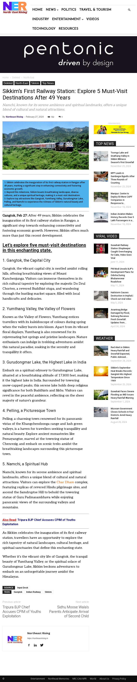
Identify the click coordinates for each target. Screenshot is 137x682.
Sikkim (35, 83)
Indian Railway (33, 592)
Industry (40, 19)
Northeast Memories (58, 678)
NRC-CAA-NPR (79, 678)
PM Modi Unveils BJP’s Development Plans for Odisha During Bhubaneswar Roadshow (122, 275)
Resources (68, 28)
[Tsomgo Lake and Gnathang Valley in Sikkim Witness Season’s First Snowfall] (101, 156)
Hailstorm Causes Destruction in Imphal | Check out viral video (122, 295)
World (93, 678)
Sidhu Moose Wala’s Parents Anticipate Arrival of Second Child (69, 611)
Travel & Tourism (95, 9)
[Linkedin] (37, 645)
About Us (104, 678)
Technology (43, 28)
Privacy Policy (119, 678)
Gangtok (18, 592)
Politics (68, 9)
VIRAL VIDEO (106, 236)
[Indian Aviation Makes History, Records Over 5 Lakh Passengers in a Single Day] (101, 217)
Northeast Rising (14, 117)
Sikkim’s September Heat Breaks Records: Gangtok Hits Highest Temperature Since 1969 (121, 374)
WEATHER (104, 338)
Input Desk (22, 587)
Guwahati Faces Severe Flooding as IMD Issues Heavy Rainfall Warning (122, 394)
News (51, 9)
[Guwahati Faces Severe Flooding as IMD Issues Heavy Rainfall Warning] (101, 395)
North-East (22, 83)
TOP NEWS (105, 144)
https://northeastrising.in (37, 638)
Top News (48, 83)
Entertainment (66, 19)
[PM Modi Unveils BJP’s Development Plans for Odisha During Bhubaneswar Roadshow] (101, 272)
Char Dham (65, 482)
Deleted (16, 77)
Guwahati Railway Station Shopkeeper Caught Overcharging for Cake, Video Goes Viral (121, 251)
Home (37, 9)
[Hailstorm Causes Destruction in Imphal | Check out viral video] (101, 296)
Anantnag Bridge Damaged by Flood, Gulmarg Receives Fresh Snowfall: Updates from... (120, 316)
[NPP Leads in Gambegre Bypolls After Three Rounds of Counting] (101, 177)
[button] (129, 10)
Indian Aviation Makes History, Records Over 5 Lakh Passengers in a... (122, 217)
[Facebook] (30, 645)
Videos (92, 19)
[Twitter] (43, 645)
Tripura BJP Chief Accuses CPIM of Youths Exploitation (21, 611)
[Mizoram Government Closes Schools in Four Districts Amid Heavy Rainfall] (101, 412)
